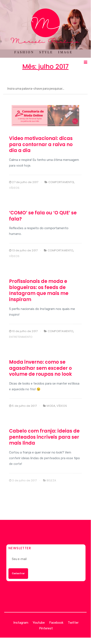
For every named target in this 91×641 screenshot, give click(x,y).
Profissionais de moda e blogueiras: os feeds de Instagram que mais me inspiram (38, 290)
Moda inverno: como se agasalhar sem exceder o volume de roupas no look (40, 368)
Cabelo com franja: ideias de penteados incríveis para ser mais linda (44, 437)
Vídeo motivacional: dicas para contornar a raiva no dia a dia (41, 144)
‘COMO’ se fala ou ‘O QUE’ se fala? (43, 216)
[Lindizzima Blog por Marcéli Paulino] (45, 29)
